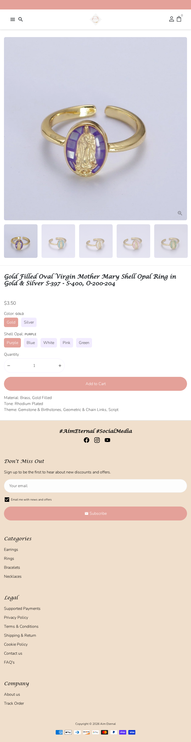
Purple (12, 342)
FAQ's (9, 662)
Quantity (11, 354)
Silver (29, 322)
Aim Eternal (108, 724)
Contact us (13, 653)
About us (12, 694)
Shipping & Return (20, 635)
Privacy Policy (16, 617)
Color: (14, 313)
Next (182, 128)
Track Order (14, 703)
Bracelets (12, 567)
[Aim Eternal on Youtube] (106, 440)
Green (84, 342)
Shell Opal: (20, 334)
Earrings (11, 549)
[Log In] (172, 19)
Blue (31, 342)
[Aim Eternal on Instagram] (95, 440)
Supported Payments (22, 608)
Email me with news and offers (31, 500)
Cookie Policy (16, 644)
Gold (11, 322)
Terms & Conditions (21, 626)
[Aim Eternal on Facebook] (85, 440)
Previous (8, 128)
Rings (9, 558)
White (48, 342)
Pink (66, 342)
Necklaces (13, 576)
